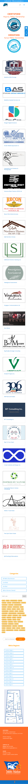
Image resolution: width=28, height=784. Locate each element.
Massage (14, 617)
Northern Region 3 (9, 656)
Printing (16, 623)
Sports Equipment (10, 630)
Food (22, 608)
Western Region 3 (9, 670)
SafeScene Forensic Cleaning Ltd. (12, 259)
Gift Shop (21, 611)
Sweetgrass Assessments (10, 282)
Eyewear (4, 608)
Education (4, 606)
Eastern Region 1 (9, 673)
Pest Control (20, 621)
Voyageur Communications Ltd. (12, 305)
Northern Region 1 (9, 650)
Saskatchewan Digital (7, 738)
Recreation (20, 625)
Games (16, 611)
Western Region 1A (9, 661)
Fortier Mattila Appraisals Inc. (11, 145)
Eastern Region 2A (9, 679)
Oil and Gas (5, 621)
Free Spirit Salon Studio (10, 533)
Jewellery (9, 615)
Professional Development (7, 625)
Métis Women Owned (9, 590)
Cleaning (4, 602)
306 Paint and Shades (9, 396)
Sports (4, 630)
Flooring (14, 608)
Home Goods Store (21, 613)
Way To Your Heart (9, 442)
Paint (15, 621)
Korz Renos (7, 328)
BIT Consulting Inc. (9, 419)
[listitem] (10, 703)
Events (22, 606)
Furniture (11, 611)
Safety (14, 627)
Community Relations (16, 602)
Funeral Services (5, 611)
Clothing (9, 602)
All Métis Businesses (9, 578)
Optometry (10, 621)
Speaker (23, 627)
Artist (3, 600)
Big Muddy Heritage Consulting (12, 351)
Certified (5, 582)
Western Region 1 (9, 658)
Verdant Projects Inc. (9, 374)
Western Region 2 (9, 664)
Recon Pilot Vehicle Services (11, 214)
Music (19, 619)
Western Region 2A (9, 667)
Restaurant (9, 627)
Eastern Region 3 (9, 682)
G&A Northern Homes (9, 237)
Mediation (4, 619)
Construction (5, 604)
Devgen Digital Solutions (10, 123)
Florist (18, 608)
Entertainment (16, 606)
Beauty (8, 600)
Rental (4, 627)
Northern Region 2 (9, 653)
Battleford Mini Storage (10, 77)
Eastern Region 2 (9, 676)
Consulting (11, 604)
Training (16, 630)
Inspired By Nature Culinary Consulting (11, 488)
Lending (24, 615)
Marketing (9, 617)
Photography (11, 623)
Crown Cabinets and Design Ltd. (12, 465)
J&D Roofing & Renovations (11, 556)
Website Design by (7, 736)
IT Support (4, 615)
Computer (23, 602)
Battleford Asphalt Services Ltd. (12, 100)
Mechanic (19, 617)
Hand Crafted (5, 613)
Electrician (9, 606)
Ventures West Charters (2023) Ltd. (13, 191)
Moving (14, 619)
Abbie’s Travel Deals (9, 510)
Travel (4, 632)
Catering (20, 600)
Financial (9, 608)
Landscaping (15, 615)
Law (20, 615)
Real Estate (15, 625)
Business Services (13, 600)
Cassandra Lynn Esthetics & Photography (11, 169)
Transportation (22, 630)
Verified (5, 586)
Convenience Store (18, 604)
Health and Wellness (12, 613)
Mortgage (9, 619)
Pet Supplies (5, 623)
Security (18, 627)
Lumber (4, 617)
